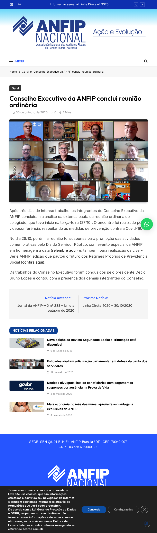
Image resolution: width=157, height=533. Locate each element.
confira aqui (32, 262)
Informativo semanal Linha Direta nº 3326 (79, 4)
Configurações (123, 510)
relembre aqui (64, 250)
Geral (15, 88)
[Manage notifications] (147, 523)
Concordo (94, 510)
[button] (147, 224)
